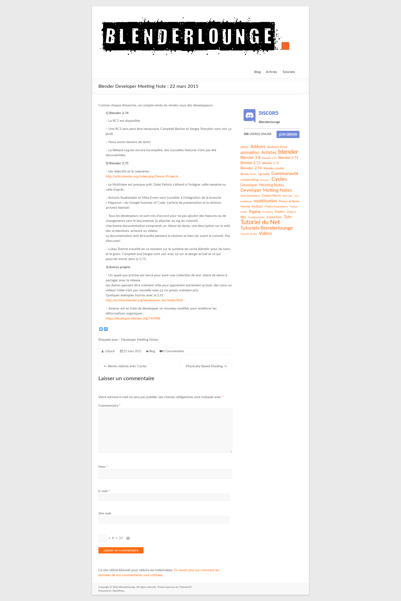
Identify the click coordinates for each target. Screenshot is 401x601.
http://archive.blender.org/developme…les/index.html (144, 300)
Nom (103, 466)
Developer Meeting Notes (262, 185)
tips (243, 217)
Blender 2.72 (250, 163)
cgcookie (263, 174)
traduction (274, 217)
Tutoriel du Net (260, 222)
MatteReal (246, 201)
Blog (257, 72)
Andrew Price (277, 147)
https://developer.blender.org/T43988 (133, 318)
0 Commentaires (173, 351)
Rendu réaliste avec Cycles (125, 366)
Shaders (280, 211)
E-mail (104, 491)
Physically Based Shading (206, 366)
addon (244, 147)
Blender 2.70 (269, 158)
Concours (265, 180)
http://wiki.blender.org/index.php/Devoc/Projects (142, 176)
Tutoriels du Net (248, 234)
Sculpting (267, 212)
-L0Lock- (109, 351)
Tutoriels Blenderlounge (266, 228)
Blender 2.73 (270, 163)
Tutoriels (288, 72)
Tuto (288, 217)
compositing (249, 179)
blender (288, 152)
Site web (104, 513)
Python (294, 206)
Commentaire (109, 405)
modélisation (265, 201)
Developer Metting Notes (139, 339)
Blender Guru (248, 174)
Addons (257, 147)
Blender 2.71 (288, 158)
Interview (287, 196)
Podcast (257, 206)
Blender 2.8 (250, 158)
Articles (271, 72)
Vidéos (265, 233)
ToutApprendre (256, 217)
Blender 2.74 (251, 168)
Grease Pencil (271, 195)
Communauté (284, 173)
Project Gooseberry (276, 206)
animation (249, 152)
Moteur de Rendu (289, 201)
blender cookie (274, 168)
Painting (245, 206)
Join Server (288, 134)
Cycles (279, 179)
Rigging (254, 211)
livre (296, 196)
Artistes (268, 152)
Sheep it (291, 212)
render (243, 212)
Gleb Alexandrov (250, 196)
